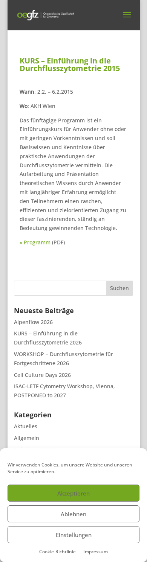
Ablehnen (73, 514)
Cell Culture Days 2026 (42, 374)
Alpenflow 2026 (33, 322)
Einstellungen (74, 535)
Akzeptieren (73, 493)
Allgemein (26, 438)
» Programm (35, 242)
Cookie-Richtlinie (57, 551)
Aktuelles (25, 426)
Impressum (95, 551)
